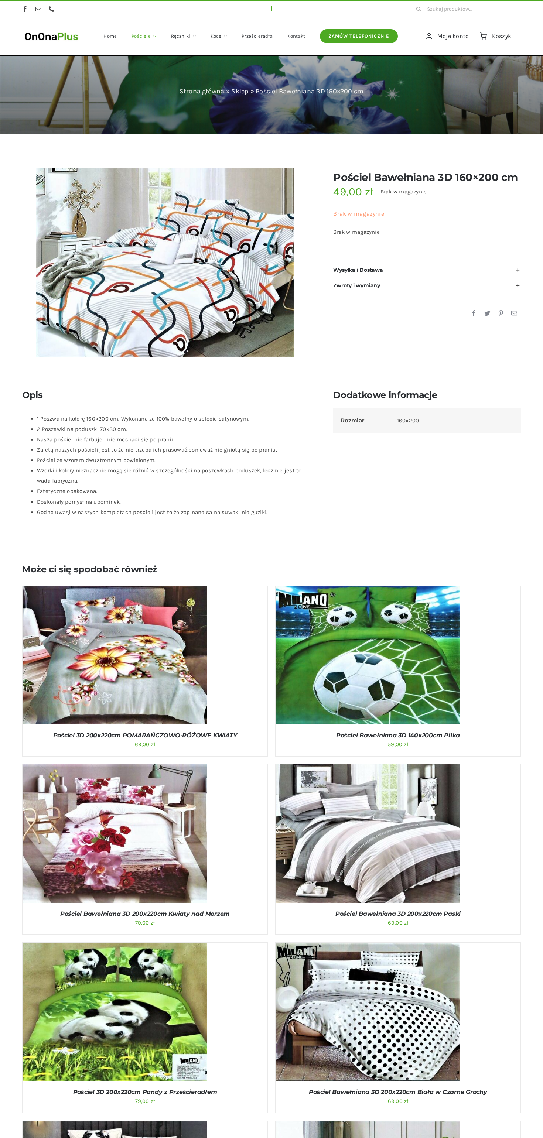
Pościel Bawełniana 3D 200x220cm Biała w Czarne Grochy (398, 1092)
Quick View (143, 656)
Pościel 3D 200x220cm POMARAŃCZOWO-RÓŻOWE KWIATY (145, 735)
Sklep (240, 91)
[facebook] (25, 9)
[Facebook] (474, 313)
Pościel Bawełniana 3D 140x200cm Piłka (398, 735)
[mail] (38, 9)
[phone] (52, 9)
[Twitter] (487, 313)
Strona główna (202, 91)
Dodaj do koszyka (95, 656)
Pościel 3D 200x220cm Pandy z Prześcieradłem (145, 1092)
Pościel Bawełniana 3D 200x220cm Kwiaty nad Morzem (145, 913)
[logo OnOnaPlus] (51, 31)
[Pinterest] (501, 313)
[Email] (514, 313)
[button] (427, 270)
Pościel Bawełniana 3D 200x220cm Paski (398, 913)
